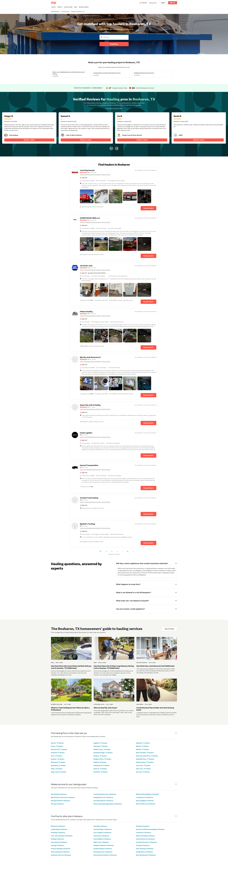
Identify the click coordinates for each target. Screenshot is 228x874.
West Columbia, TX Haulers (145, 753)
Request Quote (148, 208)
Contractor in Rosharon (143, 833)
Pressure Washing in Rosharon (60, 849)
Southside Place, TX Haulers (145, 759)
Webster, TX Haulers (142, 749)
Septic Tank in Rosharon (101, 842)
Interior (53, 7)
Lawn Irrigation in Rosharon (102, 833)
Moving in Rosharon (57, 804)
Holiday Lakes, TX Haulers (102, 749)
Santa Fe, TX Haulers (100, 769)
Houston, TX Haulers (57, 759)
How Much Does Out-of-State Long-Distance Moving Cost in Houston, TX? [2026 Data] (114, 667)
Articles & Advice (84, 7)
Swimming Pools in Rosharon (102, 852)
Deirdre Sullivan (56, 704)
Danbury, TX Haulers (100, 756)
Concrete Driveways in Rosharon (146, 842)
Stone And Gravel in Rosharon (145, 804)
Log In (163, 3)
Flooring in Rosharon (142, 845)
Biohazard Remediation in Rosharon (147, 794)
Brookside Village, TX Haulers (103, 753)
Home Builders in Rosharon (102, 839)
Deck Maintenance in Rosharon (146, 855)
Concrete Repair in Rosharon (102, 829)
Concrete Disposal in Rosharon (103, 801)
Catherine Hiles (99, 704)
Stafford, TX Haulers (100, 762)
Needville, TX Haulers (143, 743)
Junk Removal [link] (65, 11)
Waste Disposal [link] (55, 11)
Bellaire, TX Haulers (142, 746)
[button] (87, 196)
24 (127, 551)
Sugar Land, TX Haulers (58, 772)
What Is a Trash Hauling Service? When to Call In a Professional (70, 709)
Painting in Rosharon (142, 826)
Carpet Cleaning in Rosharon (102, 849)
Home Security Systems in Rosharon (105, 855)
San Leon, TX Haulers (143, 772)
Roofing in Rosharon (57, 839)
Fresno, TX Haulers (57, 746)
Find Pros (114, 44)
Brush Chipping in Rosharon (145, 801)
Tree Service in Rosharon (101, 836)
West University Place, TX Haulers (147, 756)
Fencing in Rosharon (57, 845)
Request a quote (29, 140)
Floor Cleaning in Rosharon (144, 849)
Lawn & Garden (68, 7)
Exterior (59, 7)
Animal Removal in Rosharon (145, 839)
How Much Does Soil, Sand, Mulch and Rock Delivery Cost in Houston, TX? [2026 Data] (71, 667)
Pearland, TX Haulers (58, 753)
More (75, 7)
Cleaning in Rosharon (100, 826)
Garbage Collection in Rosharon (103, 845)
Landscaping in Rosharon (59, 829)
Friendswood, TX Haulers (101, 765)
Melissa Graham (141, 662)
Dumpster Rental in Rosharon (60, 801)
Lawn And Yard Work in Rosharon (61, 836)
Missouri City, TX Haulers (59, 749)
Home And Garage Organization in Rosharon (107, 804)
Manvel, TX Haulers (57, 743)
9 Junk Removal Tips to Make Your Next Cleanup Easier (155, 709)
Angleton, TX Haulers (100, 743)
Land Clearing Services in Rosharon (104, 794)
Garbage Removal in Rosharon (103, 797)
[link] (6, 135)
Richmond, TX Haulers (58, 762)
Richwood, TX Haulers (100, 746)
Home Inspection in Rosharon (60, 852)
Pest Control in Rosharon (59, 842)
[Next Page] (133, 551)
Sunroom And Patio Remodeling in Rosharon (150, 829)
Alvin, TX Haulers (56, 756)
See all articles (169, 629)
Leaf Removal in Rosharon (144, 797)
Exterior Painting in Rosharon (145, 836)
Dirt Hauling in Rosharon (59, 794)
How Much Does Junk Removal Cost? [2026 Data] (155, 666)
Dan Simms (139, 704)
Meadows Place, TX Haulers (102, 759)
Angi (52, 662)
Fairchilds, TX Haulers (100, 772)
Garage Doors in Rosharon (144, 852)
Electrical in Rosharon (58, 826)
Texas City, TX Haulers (143, 765)
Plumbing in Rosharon (58, 833)
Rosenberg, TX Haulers (58, 765)
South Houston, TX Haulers (144, 762)
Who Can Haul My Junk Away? (105, 708)
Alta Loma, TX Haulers (143, 769)
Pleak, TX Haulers (57, 769)
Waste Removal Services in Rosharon (63, 797)
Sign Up (172, 3)
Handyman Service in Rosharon (61, 855)
